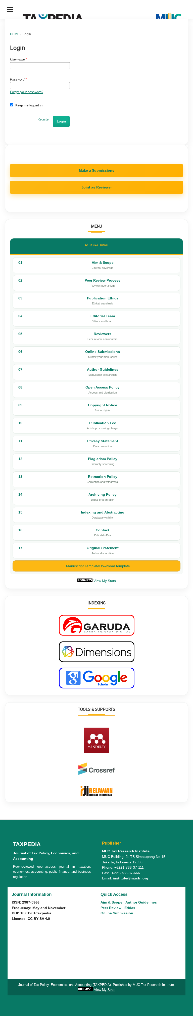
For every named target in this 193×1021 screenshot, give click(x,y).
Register (43, 119)
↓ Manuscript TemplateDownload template (96, 566)
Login (61, 121)
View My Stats (104, 581)
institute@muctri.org (130, 878)
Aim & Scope (111, 902)
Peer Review (111, 908)
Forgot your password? (26, 92)
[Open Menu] (10, 10)
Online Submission (117, 913)
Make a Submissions (96, 170)
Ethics (129, 908)
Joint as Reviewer (96, 187)
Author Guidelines (141, 902)
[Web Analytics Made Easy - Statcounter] (84, 581)
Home (14, 34)
